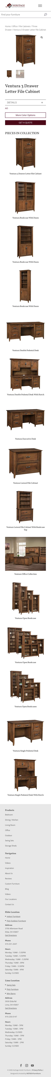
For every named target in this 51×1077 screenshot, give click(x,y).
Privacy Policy (37, 1070)
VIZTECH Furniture (33, 1073)
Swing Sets (9, 840)
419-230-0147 (11, 1016)
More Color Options (25, 115)
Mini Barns (11, 993)
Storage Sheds (11, 846)
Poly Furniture (12, 989)
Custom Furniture (12, 884)
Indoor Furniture (13, 916)
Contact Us (9, 904)
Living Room (10, 825)
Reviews (8, 878)
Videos (8, 863)
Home (8, 26)
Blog (7, 889)
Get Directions (11, 935)
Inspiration (9, 868)
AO (6, 108)
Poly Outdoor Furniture (16, 921)
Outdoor (8, 835)
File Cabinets (24, 26)
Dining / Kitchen (11, 820)
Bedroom (9, 814)
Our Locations (11, 899)
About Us (9, 873)
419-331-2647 (11, 944)
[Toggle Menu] (40, 5)
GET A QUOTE (25, 122)
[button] (42, 37)
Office (14, 26)
